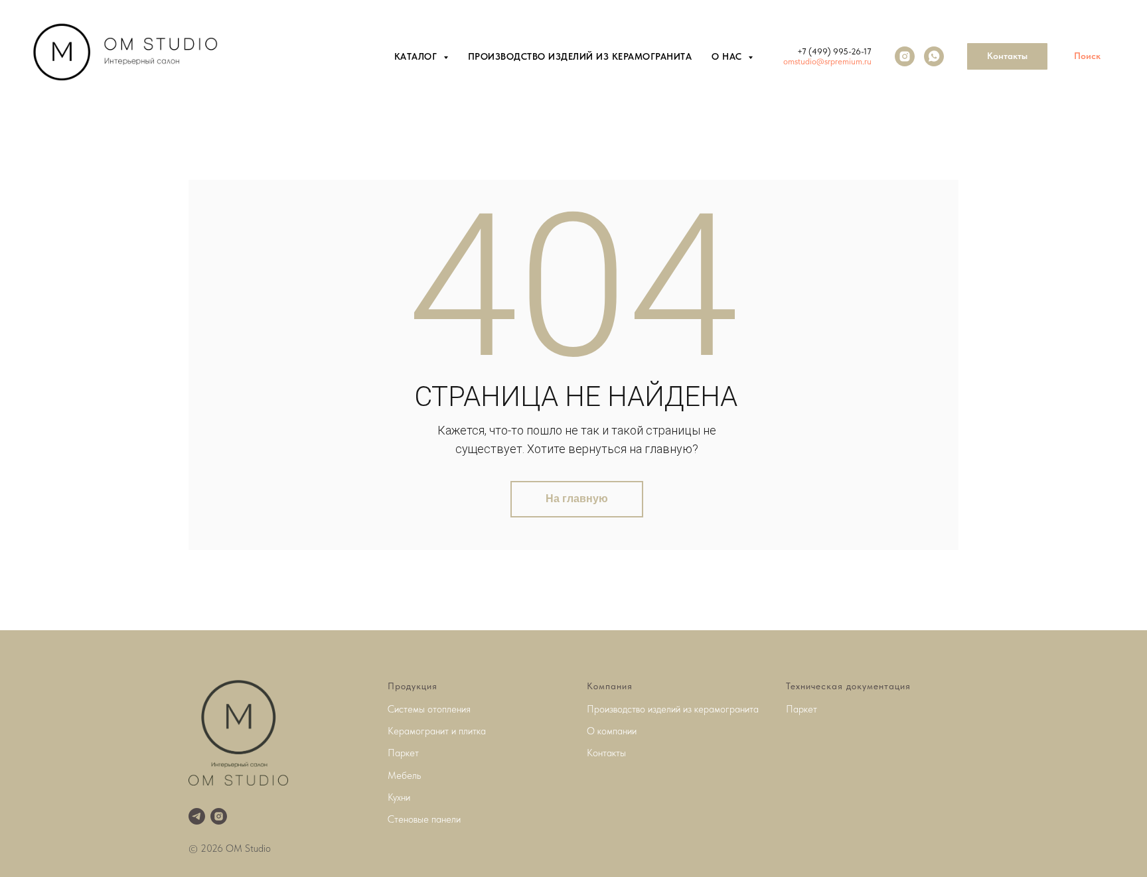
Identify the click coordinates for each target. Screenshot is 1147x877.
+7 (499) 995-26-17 (834, 51)
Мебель (404, 775)
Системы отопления (429, 709)
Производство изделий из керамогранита (580, 56)
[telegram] (197, 816)
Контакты (606, 753)
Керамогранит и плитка (437, 731)
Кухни (399, 797)
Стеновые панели (424, 819)
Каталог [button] (417, 56)
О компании (612, 731)
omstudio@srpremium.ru (827, 61)
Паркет (403, 753)
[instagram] (905, 56)
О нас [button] (728, 56)
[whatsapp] (934, 56)
